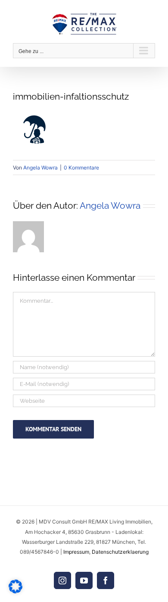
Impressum (76, 552)
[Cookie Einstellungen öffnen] (15, 591)
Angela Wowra (40, 167)
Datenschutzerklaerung (120, 552)
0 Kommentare (81, 167)
